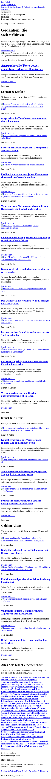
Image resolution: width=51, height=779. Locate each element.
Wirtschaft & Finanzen (38, 771)
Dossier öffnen (8, 81)
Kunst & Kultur (22, 7)
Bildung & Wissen (8, 771)
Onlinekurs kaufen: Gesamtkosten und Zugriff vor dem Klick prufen (22, 612)
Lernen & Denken (8, 7)
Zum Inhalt (5, 2)
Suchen (5, 12)
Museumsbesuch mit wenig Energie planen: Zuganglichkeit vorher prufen (24, 473)
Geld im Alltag (35, 7)
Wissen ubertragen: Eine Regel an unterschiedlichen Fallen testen (19, 394)
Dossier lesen (8, 133)
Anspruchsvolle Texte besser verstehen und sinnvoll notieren (22, 67)
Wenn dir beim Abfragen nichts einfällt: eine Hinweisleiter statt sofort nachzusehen (24, 207)
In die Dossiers (8, 51)
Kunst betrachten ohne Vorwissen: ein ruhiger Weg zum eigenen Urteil (21, 441)
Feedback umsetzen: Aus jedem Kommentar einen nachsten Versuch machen (24, 176)
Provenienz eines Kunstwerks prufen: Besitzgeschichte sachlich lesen (21, 502)
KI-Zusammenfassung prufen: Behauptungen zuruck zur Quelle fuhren (25, 239)
